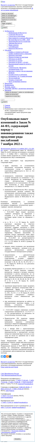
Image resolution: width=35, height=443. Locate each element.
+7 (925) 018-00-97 (27, 382)
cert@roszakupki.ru (7, 397)
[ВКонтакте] (5, 356)
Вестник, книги (10, 87)
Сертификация (13, 47)
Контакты (8, 90)
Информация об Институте (18, 33)
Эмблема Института (15, 43)
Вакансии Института (16, 48)
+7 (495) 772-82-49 (14, 382)
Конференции (9, 85)
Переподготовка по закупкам (18, 57)
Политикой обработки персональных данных (13, 431)
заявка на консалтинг (8, 17)
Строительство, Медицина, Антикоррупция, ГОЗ (18, 68)
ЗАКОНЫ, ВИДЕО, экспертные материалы (19, 88)
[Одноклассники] (7, 356)
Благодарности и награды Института (21, 38)
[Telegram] (2, 356)
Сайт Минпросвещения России (11, 375)
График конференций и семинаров (20, 53)
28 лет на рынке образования (17, 9)
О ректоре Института (16, 34)
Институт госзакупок (8, 5)
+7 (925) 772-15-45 (7, 395)
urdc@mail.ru (10, 390)
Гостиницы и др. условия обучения (20, 76)
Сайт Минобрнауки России (10, 373)
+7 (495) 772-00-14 (7, 402)
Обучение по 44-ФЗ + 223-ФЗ (18, 62)
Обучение (8, 50)
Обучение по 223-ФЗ (15, 60)
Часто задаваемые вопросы (17, 81)
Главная (7, 105)
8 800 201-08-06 (24, 387)
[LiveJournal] (10, 356)
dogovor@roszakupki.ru (25, 384)
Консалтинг (9, 83)
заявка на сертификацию (9, 15)
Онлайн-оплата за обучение (18, 74)
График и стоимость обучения (18, 52)
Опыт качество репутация (9, 367)
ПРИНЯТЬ (17, 439)
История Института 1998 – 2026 (19, 40)
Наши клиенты (14, 45)
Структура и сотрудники (17, 36)
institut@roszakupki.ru (21, 402)
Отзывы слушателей (15, 80)
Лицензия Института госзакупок (19, 41)
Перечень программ (15, 55)
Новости (7, 107)
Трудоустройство (14, 78)
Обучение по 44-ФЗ (15, 59)
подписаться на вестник (9, 19)
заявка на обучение (7, 13)
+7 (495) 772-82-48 (22, 380)
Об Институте (9, 31)
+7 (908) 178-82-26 (17, 389)
